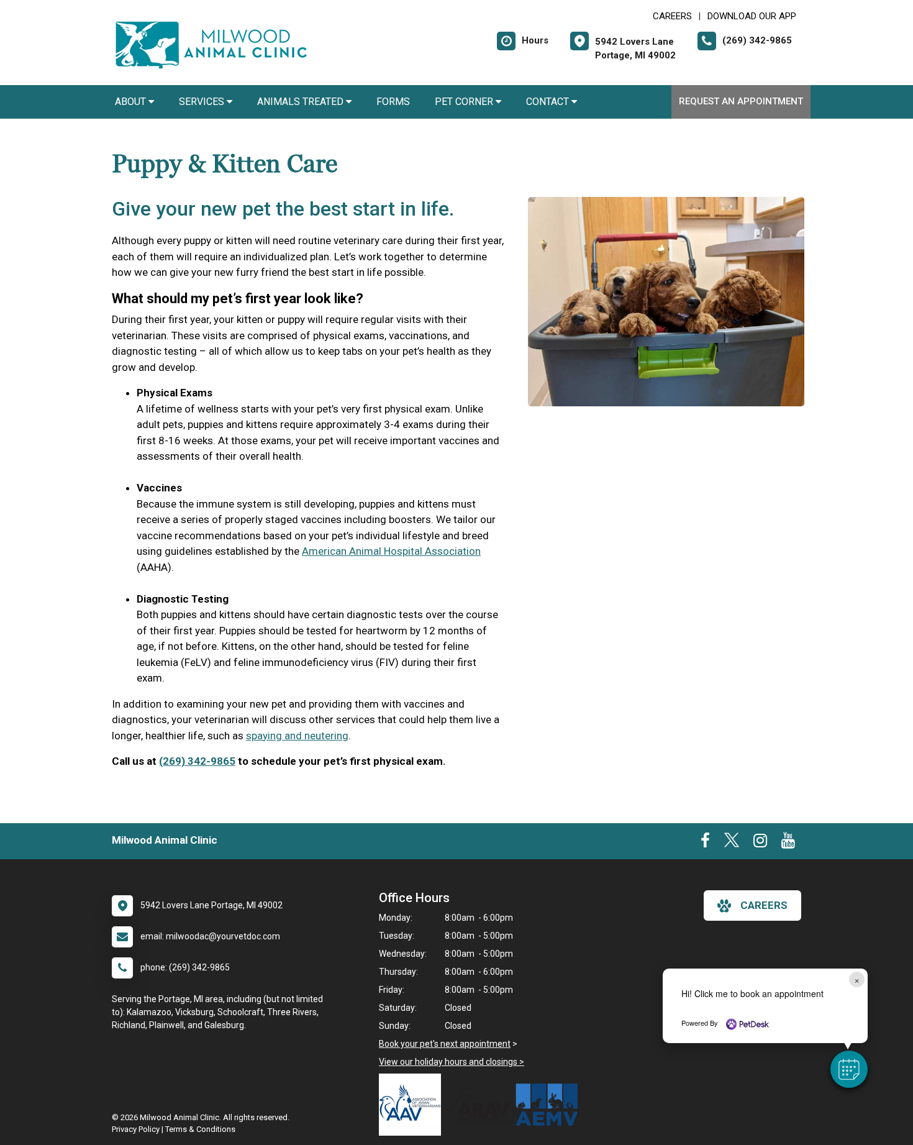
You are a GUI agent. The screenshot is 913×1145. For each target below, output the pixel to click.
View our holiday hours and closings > (451, 1062)
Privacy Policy (136, 1129)
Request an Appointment (741, 101)
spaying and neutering (297, 735)
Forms (393, 101)
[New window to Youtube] (788, 843)
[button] (849, 1069)
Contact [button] (548, 101)
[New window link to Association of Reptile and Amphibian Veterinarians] (481, 1105)
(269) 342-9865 (197, 761)
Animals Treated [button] (301, 101)
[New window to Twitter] (731, 843)
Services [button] (203, 101)
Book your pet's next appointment (445, 1044)
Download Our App (751, 16)
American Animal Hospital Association (391, 551)
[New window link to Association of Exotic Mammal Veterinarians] (550, 1105)
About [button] (131, 101)
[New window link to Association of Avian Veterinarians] (413, 1105)
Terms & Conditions (200, 1129)
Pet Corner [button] (465, 101)
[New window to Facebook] (705, 843)
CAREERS (672, 16)
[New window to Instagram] (760, 843)
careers (764, 905)
